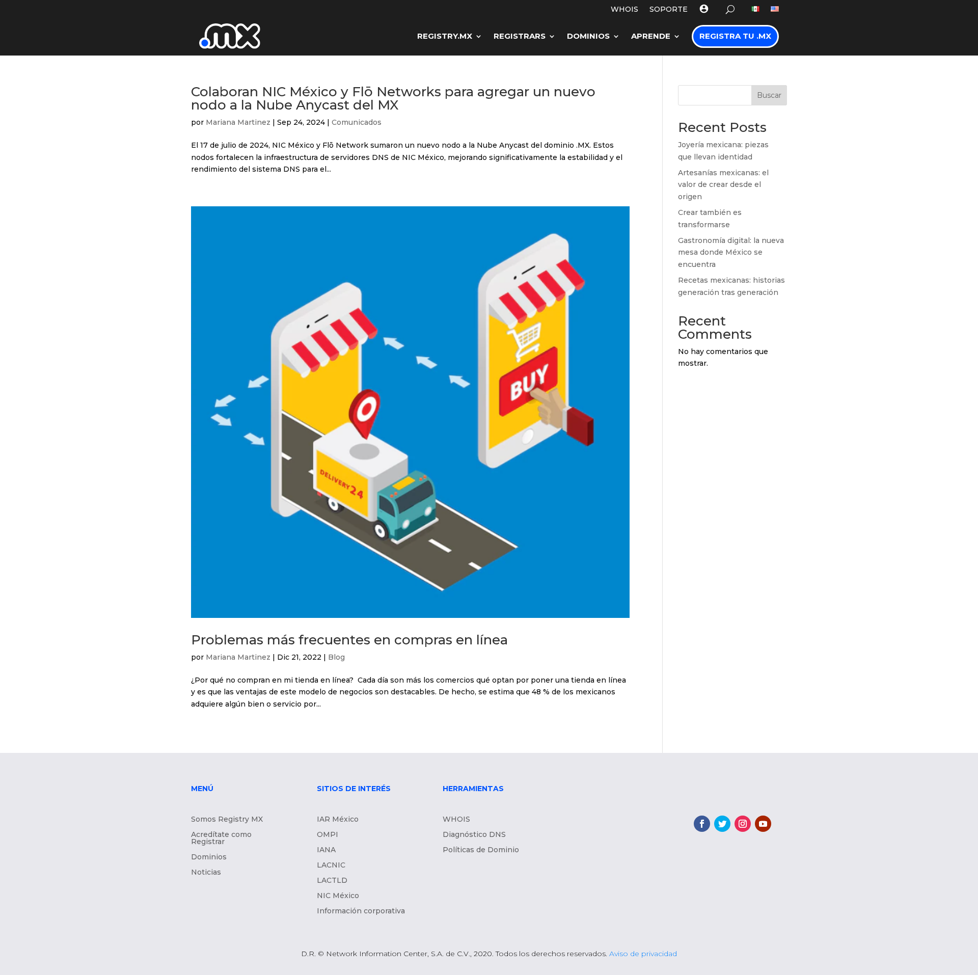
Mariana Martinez (238, 122)
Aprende (650, 36)
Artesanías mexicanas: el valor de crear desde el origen (723, 185)
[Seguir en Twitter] (722, 824)
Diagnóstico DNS (474, 835)
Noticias (206, 873)
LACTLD (332, 881)
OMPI (327, 835)
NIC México (338, 896)
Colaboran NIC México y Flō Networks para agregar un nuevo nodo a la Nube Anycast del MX (393, 98)
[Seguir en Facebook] (702, 824)
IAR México (338, 820)
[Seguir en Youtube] (763, 824)
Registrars (520, 36)
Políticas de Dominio (481, 850)
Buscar (769, 95)
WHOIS (624, 10)
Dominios (588, 36)
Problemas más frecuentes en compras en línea (349, 640)
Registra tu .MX (735, 36)
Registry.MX (444, 36)
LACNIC (331, 865)
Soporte (668, 10)
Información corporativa (361, 911)
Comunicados (357, 122)
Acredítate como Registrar (221, 838)
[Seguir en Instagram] (743, 824)
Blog (336, 657)
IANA (326, 850)
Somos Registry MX (227, 820)
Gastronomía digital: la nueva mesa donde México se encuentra (731, 252)
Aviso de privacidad (643, 953)
